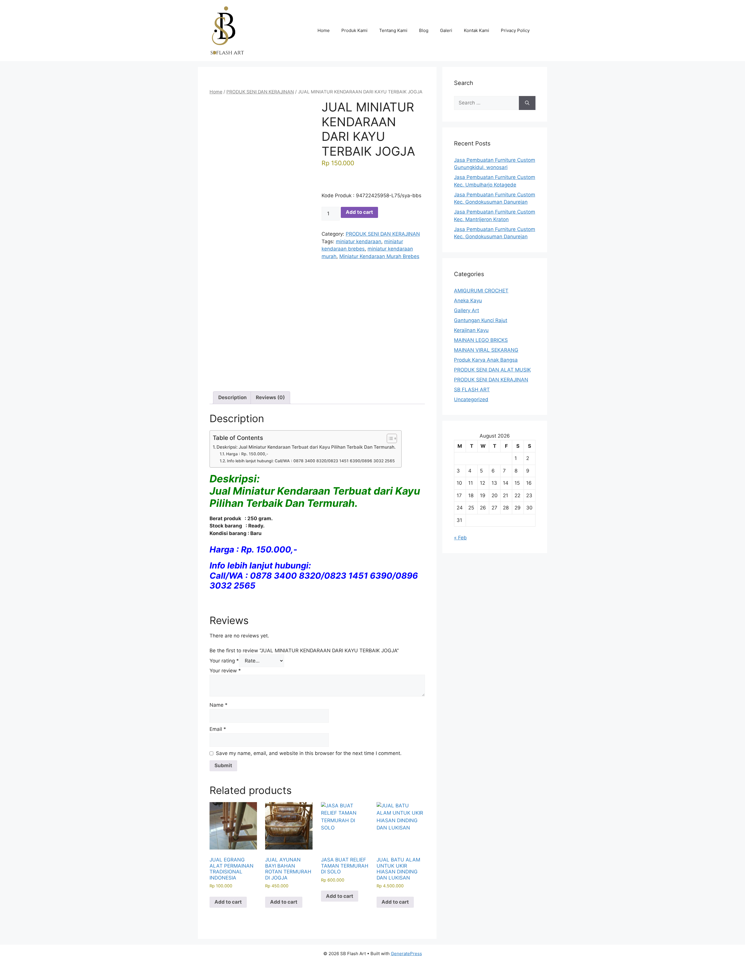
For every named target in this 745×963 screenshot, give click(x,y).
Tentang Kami (393, 30)
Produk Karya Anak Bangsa (486, 360)
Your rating (224, 661)
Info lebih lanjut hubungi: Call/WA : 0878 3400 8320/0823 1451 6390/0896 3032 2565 (311, 461)
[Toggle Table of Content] (388, 438)
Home (323, 30)
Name (219, 705)
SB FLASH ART (472, 389)
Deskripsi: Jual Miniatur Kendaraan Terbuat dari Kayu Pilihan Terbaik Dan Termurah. (306, 447)
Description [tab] (232, 397)
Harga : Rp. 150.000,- (247, 454)
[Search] (527, 103)
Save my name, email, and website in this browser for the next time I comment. (309, 753)
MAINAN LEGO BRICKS (481, 340)
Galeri (446, 30)
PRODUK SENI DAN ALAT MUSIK (492, 370)
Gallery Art (466, 310)
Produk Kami (354, 30)
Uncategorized (471, 399)
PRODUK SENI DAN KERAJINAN (260, 92)
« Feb (460, 538)
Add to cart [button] (228, 902)
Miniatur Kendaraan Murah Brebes (379, 256)
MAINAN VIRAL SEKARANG (486, 350)
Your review (225, 671)
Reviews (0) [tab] (270, 397)
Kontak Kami (476, 30)
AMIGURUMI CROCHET (481, 291)
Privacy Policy (515, 30)
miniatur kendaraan (358, 241)
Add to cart (359, 212)
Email (218, 729)
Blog (423, 30)
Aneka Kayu (468, 300)
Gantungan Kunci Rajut (480, 320)
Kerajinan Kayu (471, 330)
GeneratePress (406, 953)
